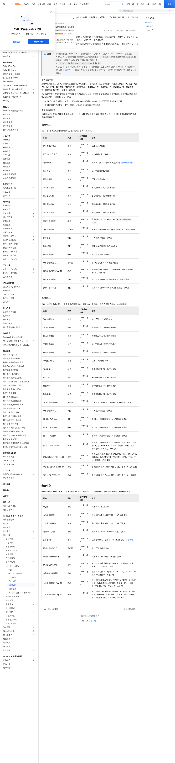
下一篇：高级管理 (127, 608)
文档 (142, 4)
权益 (49, 4)
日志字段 (68, 70)
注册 (160, 4)
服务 (75, 4)
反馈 (94, 621)
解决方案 (41, 4)
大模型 (26, 4)
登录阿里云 (38, 41)
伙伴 (69, 4)
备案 (147, 4)
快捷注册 (16, 41)
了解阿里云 (84, 4)
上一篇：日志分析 (51, 608)
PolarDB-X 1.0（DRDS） (98, 17)
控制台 (154, 4)
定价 (55, 4)
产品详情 (120, 30)
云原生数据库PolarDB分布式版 (76, 17)
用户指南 (113, 17)
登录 (169, 4)
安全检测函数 (127, 162)
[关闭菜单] (4, 4)
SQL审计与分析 (123, 17)
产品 (33, 4)
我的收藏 (132, 30)
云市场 (62, 4)
